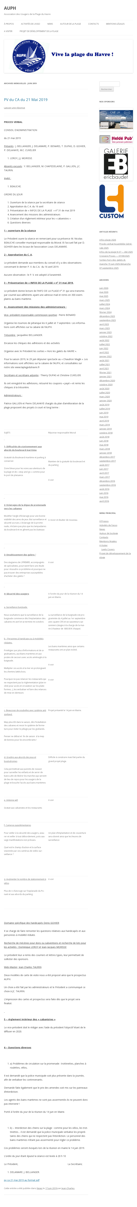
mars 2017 (104, 476)
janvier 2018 (105, 452)
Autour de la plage (70, 23)
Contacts (93, 23)
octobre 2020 (105, 384)
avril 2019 (104, 420)
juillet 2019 (104, 408)
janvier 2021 (105, 376)
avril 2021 (104, 368)
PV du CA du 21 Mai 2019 (26, 99)
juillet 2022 (104, 344)
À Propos (9, 23)
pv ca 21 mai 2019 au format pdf (21, 1180)
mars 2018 (104, 448)
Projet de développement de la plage (39, 31)
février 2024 (105, 312)
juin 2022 (103, 348)
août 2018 (104, 436)
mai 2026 (103, 292)
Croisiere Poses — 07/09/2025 (114, 255)
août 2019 (104, 404)
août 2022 (104, 340)
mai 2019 (103, 416)
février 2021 (105, 372)
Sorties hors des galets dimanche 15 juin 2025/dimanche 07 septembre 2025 (115, 263)
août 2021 (104, 360)
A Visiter (8, 31)
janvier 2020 (105, 400)
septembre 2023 (107, 320)
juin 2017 (103, 468)
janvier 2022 (105, 356)
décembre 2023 (107, 316)
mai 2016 (103, 497)
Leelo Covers (108, 549)
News (50, 23)
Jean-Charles (68, 1188)
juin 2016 (103, 493)
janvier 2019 (105, 428)
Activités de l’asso (30, 23)
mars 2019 (104, 424)
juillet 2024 (104, 304)
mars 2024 (104, 308)
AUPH (10, 8)
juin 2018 (103, 440)
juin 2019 (103, 412)
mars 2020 (104, 396)
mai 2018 (103, 444)
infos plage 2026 (107, 239)
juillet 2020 (104, 392)
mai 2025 (103, 296)
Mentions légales (115, 23)
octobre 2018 (105, 432)
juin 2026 (103, 288)
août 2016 (104, 489)
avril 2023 (104, 324)
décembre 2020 (107, 380)
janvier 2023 (105, 332)
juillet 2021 (104, 364)
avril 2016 (104, 501)
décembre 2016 (107, 480)
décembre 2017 (107, 456)
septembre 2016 (107, 485)
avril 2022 (104, 352)
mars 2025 (104, 300)
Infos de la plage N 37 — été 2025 (116, 251)
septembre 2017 (107, 460)
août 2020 (104, 388)
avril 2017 (104, 472)
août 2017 (104, 464)
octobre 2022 (105, 336)
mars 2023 (104, 328)
